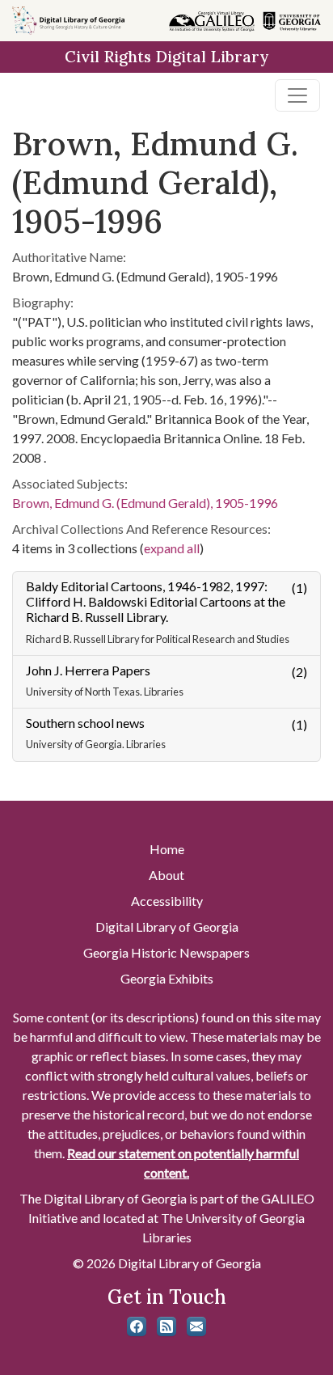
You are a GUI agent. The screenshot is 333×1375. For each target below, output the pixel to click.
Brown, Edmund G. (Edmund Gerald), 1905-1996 (145, 502)
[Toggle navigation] (297, 95)
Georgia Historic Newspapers (166, 952)
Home (167, 849)
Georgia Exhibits (166, 978)
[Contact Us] (196, 1326)
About (166, 874)
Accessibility (167, 900)
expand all (172, 548)
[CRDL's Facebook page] (136, 1326)
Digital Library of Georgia (166, 926)
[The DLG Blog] (166, 1326)
